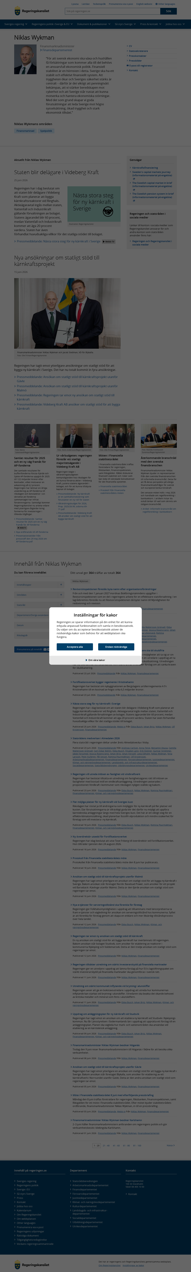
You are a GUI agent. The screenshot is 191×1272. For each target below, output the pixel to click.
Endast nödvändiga (116, 646)
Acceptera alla (75, 646)
